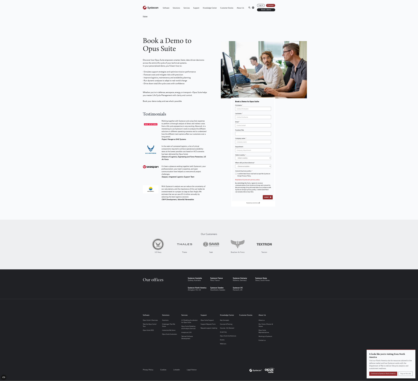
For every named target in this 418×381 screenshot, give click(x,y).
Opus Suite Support (207, 320)
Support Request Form (208, 324)
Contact (271, 5)
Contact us (262, 340)
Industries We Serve (168, 330)
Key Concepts (224, 320)
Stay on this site (405, 374)
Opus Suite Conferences (228, 336)
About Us (240, 8)
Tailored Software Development (187, 337)
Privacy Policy (148, 370)
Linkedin (176, 370)
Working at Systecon (265, 336)
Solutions (176, 8)
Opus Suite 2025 (148, 330)
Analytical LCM (186, 332)
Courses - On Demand (227, 328)
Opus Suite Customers (169, 334)
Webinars (223, 344)
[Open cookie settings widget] (3, 377)
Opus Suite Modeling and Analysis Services (188, 327)
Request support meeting (209, 328)
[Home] (150, 9)
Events (222, 340)
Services (187, 8)
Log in (261, 5)
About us (262, 320)
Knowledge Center (210, 8)
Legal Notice (191, 370)
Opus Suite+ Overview (150, 320)
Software (166, 8)
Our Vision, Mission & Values (266, 325)
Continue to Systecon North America (383, 373)
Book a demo (266, 10)
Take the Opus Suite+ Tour (150, 325)
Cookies (163, 370)
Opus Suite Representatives (264, 331)
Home (145, 16)
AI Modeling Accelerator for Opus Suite (189, 321)
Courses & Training (226, 324)
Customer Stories (226, 8)
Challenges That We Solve (168, 325)
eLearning (223, 332)
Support (196, 8)
